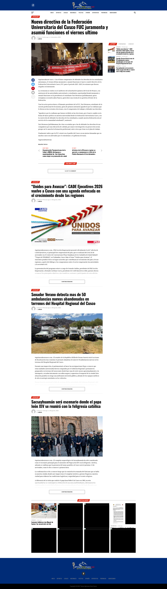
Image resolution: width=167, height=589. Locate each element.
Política (81, 12)
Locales (66, 12)
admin (40, 39)
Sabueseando (113, 12)
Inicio (52, 12)
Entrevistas (95, 12)
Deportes (58, 12)
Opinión (88, 12)
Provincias (104, 12)
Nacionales (73, 12)
